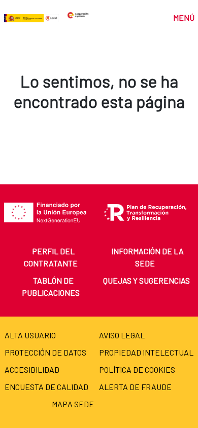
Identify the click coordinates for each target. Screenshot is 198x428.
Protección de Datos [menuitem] (45, 352)
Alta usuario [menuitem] (30, 335)
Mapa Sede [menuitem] (73, 404)
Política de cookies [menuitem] (137, 369)
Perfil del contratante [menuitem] (51, 257)
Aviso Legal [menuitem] (122, 335)
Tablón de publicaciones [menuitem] (51, 286)
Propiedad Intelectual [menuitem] (146, 352)
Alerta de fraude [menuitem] (135, 387)
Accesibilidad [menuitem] (32, 369)
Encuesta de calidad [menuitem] (46, 387)
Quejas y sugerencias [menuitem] (146, 280)
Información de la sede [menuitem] (147, 257)
